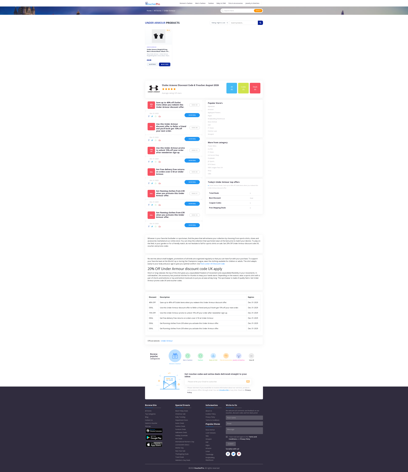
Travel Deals (179, 457)
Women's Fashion (186, 3)
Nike (207, 436)
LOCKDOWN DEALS (182, 445)
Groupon (211, 134)
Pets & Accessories (235, 3)
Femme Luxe (212, 131)
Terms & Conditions (212, 420)
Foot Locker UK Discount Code (212, 264)
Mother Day (179, 448)
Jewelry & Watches (252, 3)
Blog (146, 417)
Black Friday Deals (181, 411)
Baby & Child (221, 3)
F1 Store (211, 128)
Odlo (209, 174)
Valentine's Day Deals (182, 460)
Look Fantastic (211, 433)
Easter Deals (179, 423)
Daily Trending (180, 417)
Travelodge (209, 454)
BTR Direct (211, 164)
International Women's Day (184, 442)
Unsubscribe (224, 390)
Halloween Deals (181, 432)
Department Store (181, 420)
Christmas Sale (180, 414)
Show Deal (192, 115)
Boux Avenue (212, 122)
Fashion (211, 3)
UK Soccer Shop (213, 155)
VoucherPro (199, 468)
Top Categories (150, 414)
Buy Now (165, 64)
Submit (231, 444)
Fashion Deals (180, 426)
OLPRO (210, 149)
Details (153, 64)
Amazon (211, 109)
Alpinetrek (211, 106)
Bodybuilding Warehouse (216, 119)
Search (258, 10)
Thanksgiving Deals (182, 454)
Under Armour (167, 341)
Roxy (209, 171)
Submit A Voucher (151, 423)
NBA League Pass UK (215, 167)
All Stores (157, 10)
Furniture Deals (180, 429)
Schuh (208, 451)
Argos (210, 116)
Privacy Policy (210, 417)
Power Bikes (212, 146)
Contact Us (149, 420)
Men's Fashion (200, 3)
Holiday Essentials (181, 435)
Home (149, 10)
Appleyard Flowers (214, 113)
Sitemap (148, 426)
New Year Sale (180, 451)
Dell (209, 125)
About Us (209, 411)
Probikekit (211, 158)
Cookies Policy (211, 414)
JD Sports (211, 161)
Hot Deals (178, 439)
